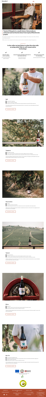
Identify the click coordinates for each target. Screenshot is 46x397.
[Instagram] (7, 395)
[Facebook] (4, 395)
